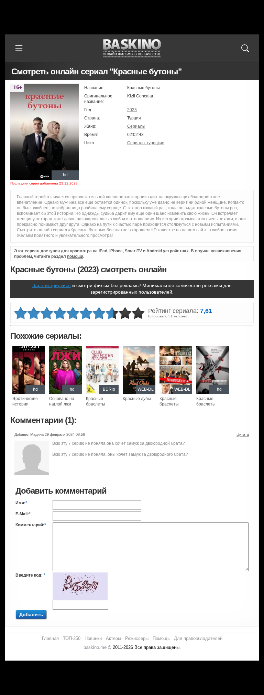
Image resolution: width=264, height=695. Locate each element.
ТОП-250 (71, 638)
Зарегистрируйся (51, 285)
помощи (75, 256)
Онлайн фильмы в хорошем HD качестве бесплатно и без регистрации (132, 48)
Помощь (161, 638)
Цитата (242, 434)
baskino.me (95, 647)
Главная (50, 638)
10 (138, 313)
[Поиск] (245, 48)
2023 (132, 109)
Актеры (113, 638)
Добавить (31, 614)
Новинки (93, 638)
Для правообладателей (198, 638)
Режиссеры (136, 638)
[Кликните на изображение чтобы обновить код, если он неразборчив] (80, 575)
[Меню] (19, 48)
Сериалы (136, 126)
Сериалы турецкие (145, 142)
